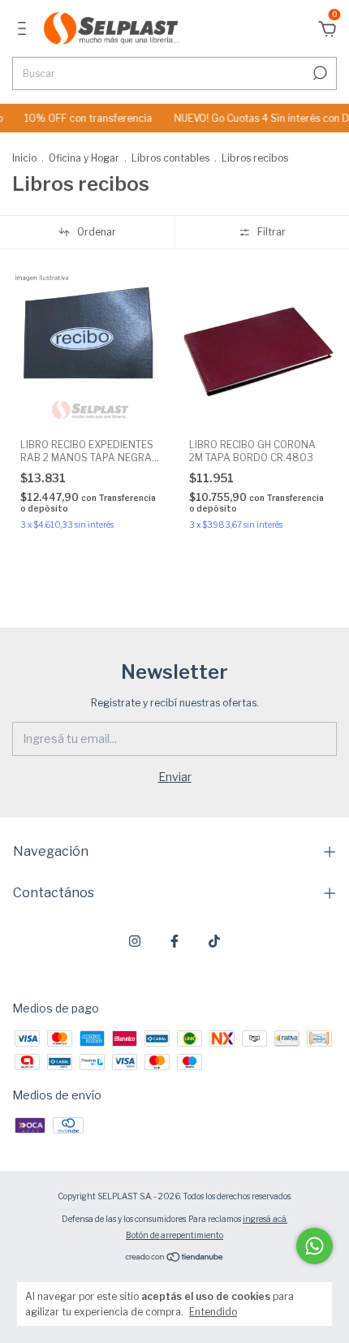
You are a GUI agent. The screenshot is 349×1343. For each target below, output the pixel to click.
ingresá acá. (265, 1219)
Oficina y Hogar (84, 158)
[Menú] (24, 30)
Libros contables (170, 158)
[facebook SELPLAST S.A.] (174, 941)
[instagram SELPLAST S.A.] (134, 941)
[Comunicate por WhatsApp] (314, 1246)
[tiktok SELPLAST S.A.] (214, 941)
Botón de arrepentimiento (174, 1235)
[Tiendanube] (175, 1257)
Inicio (24, 158)
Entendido (213, 1312)
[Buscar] (318, 73)
